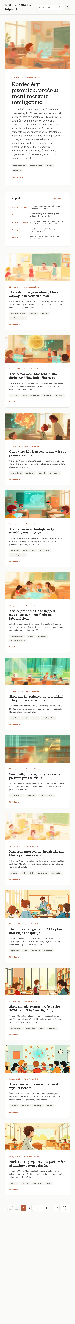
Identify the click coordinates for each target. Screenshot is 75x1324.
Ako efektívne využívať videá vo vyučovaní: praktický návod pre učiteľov (45, 215)
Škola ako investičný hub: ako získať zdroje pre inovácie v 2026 (45, 238)
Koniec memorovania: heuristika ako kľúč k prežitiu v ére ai (36, 853)
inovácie (15, 238)
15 (57, 1208)
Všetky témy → (57, 198)
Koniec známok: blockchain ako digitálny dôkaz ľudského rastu (33, 376)
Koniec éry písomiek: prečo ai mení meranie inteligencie (35, 93)
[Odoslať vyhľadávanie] (59, 7)
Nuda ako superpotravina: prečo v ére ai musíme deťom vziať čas (37, 1163)
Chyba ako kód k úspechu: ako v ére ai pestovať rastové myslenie (37, 453)
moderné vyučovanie (19, 207)
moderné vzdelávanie (20, 222)
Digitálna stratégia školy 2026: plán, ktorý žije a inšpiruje (36, 931)
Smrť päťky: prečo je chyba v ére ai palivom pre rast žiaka (34, 776)
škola (14, 215)
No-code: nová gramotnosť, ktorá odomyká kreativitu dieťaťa (33, 294)
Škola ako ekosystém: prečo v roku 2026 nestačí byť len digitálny (34, 1008)
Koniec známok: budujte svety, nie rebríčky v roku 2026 (34, 531)
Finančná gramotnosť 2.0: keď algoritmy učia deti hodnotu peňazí (46, 230)
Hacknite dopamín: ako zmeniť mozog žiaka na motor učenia (46, 207)
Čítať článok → (17, 177)
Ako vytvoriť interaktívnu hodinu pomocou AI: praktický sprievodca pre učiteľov (47, 222)
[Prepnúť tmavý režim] (67, 7)
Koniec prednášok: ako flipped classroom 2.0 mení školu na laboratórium (32, 614)
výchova (15, 230)
